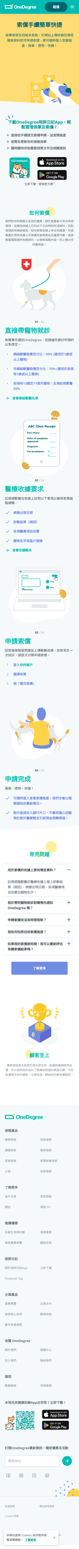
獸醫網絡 (10, 1386)
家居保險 (10, 1161)
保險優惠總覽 (13, 1243)
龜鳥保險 (46, 1150)
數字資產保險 (13, 1325)
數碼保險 (46, 1314)
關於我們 (10, 1350)
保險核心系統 (13, 1314)
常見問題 (46, 1197)
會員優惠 (46, 1232)
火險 (8, 1171)
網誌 (8, 1207)
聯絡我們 (46, 1361)
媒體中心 (46, 1350)
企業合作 (46, 1304)
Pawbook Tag (14, 1279)
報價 (56, 7)
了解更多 (39, 968)
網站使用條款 (47, 1506)
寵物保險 (10, 1140)
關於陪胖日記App (16, 1268)
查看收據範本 (22, 550)
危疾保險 (46, 1171)
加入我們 (10, 1361)
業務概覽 (10, 1304)
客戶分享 (10, 1197)
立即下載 (46, 1268)
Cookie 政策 (11, 1516)
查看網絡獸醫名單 (25, 398)
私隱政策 (10, 1506)
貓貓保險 (10, 1150)
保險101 (45, 1207)
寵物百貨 (46, 1243)
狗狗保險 (46, 1140)
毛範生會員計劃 (15, 1232)
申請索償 (46, 1386)
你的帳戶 (26, 665)
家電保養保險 (48, 1161)
